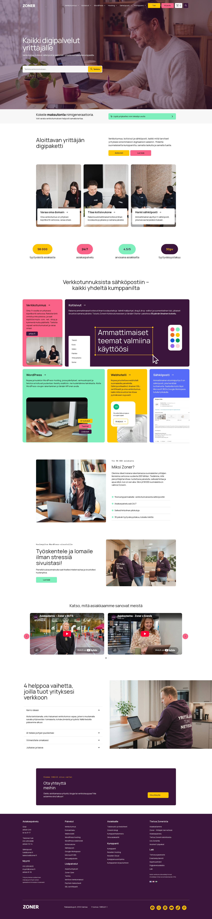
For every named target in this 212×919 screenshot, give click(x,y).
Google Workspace (72, 851)
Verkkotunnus (71, 5)
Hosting (111, 5)
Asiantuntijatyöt (71, 869)
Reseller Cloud (113, 856)
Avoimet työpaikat (157, 844)
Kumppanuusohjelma (115, 859)
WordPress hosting (72, 837)
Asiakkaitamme (156, 826)
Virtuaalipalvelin (71, 858)
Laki (151, 869)
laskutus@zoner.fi (30, 855)
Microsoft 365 (70, 855)
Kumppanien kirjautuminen (118, 863)
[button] (185, 5)
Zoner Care (69, 872)
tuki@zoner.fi (28, 852)
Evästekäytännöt (157, 858)
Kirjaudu (167, 5)
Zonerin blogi (112, 830)
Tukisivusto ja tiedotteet (117, 826)
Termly (67, 876)
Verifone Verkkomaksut (74, 879)
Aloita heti (119, 153)
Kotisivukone (70, 844)
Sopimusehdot (156, 862)
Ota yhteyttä (155, 795)
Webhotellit (69, 834)
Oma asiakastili (113, 837)
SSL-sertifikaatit (71, 886)
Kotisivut (85, 5)
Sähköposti (125, 5)
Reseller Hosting (114, 852)
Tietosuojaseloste (157, 855)
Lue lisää (140, 153)
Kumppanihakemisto (115, 834)
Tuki (154, 5)
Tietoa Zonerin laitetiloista (160, 837)
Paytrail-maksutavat (73, 883)
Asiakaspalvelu (156, 834)
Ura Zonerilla (155, 841)
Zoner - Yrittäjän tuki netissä (161, 830)
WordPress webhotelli (74, 841)
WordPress (98, 5)
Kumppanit (139, 5)
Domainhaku (70, 830)
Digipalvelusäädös (157, 865)
